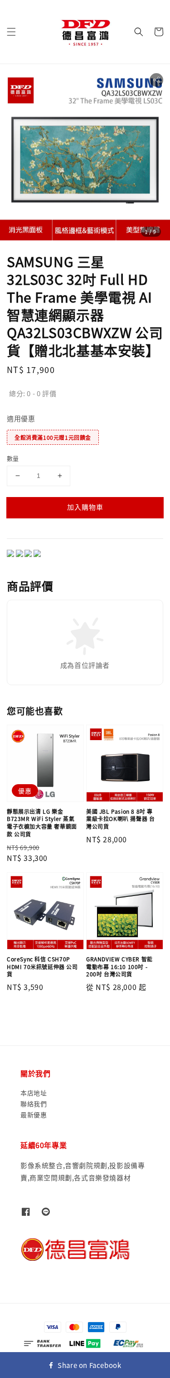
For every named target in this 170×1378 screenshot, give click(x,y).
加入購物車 (85, 507)
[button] (11, 32)
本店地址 (33, 1092)
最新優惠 (33, 1114)
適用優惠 (21, 418)
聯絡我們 (33, 1103)
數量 (13, 458)
